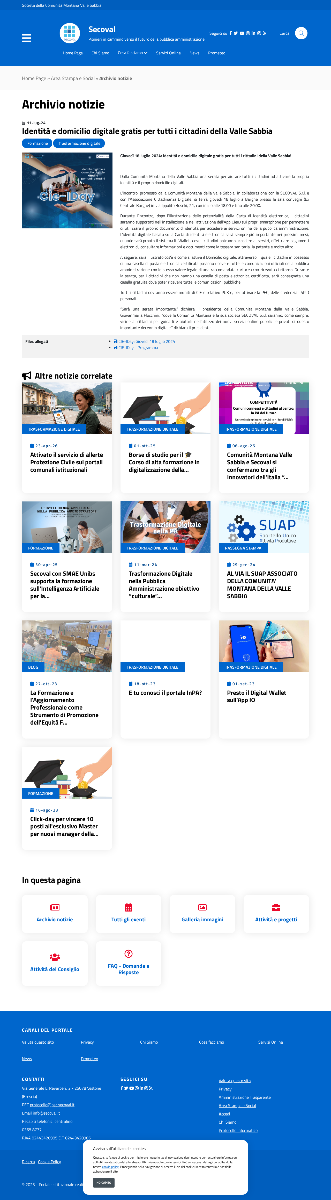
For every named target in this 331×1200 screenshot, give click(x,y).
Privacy (87, 1042)
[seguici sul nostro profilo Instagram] (248, 33)
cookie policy (110, 1166)
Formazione (37, 143)
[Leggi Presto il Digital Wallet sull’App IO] (264, 646)
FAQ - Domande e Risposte (128, 969)
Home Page (73, 53)
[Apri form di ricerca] (301, 33)
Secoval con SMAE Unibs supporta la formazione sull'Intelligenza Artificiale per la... (64, 584)
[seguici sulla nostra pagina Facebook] (230, 33)
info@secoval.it (46, 1113)
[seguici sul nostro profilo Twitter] (236, 33)
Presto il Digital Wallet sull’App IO (256, 696)
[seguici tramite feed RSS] (264, 33)
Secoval (102, 29)
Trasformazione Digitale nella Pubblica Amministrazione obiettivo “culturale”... (164, 584)
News (194, 53)
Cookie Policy (49, 1162)
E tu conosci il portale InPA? (165, 692)
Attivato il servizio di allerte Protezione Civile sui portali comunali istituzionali (66, 462)
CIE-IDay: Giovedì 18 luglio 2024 (146, 341)
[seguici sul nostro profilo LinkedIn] (253, 33)
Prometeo (216, 53)
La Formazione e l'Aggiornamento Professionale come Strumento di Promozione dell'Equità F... (64, 707)
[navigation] (27, 38)
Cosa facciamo (130, 52)
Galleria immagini (202, 919)
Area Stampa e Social (73, 78)
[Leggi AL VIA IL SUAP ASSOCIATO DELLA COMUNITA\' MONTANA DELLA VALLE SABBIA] (264, 527)
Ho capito (103, 1182)
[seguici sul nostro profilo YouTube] (242, 33)
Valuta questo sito (38, 1042)
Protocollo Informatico (238, 1130)
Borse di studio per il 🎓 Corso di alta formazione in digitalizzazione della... (164, 462)
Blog (33, 667)
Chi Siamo (100, 53)
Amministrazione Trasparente (245, 1097)
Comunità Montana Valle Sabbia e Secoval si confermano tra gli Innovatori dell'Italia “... (259, 465)
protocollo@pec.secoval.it (52, 1105)
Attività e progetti (276, 919)
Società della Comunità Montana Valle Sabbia (61, 5)
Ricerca (28, 1162)
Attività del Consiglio (54, 969)
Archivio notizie (55, 919)
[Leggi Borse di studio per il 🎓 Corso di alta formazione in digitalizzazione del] (166, 408)
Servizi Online (168, 53)
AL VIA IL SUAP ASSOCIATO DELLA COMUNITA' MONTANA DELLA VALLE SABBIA (262, 584)
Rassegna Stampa (243, 548)
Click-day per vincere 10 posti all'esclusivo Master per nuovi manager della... (64, 826)
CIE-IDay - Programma (137, 347)
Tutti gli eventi (128, 919)
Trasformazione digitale (79, 143)
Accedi (224, 1114)
